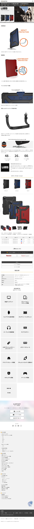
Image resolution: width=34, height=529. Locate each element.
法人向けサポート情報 (5, 488)
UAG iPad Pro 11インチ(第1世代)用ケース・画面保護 (24, 234)
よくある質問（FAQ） (5, 475)
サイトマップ (2, 518)
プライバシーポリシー (22, 518)
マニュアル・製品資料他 (17, 264)
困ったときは (4, 473)
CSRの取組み (26, 512)
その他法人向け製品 (4, 448)
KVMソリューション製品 (5, 444)
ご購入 (24, 5)
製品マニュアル (4, 479)
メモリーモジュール (4, 464)
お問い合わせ (3, 490)
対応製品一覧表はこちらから (5, 135)
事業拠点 (6, 512)
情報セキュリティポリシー (9, 518)
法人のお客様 (4, 432)
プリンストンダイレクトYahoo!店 (6, 498)
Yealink (3, 439)
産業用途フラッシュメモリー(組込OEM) (7, 451)
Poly (2, 436)
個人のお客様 (4, 453)
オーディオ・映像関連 (5, 460)
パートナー (10, 512)
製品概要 (2, 5)
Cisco (3, 438)
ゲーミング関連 (4, 469)
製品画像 (5, 5)
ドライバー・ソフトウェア (6, 478)
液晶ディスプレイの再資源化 (6, 487)
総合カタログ (4, 481)
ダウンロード (3, 476)
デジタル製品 (4, 22)
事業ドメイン (21, 512)
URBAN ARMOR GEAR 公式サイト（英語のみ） (17, 171)
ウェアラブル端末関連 (5, 457)
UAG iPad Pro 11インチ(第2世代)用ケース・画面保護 (9, 234)
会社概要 (2, 512)
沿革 (13, 512)
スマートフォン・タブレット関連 (10, 22)
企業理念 (16, 512)
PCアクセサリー (4, 461)
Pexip (3, 440)
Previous (0, 210)
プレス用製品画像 (4, 482)
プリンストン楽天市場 (5, 497)
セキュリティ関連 (4, 468)
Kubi (2, 442)
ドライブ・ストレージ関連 (5, 465)
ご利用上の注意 (16, 518)
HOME (1, 22)
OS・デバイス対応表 (17, 266)
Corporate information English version (7, 514)
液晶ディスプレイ (4, 449)
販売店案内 (3, 494)
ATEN (3, 445)
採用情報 (31, 512)
